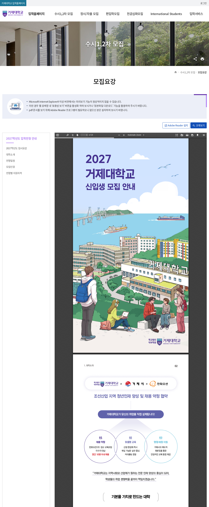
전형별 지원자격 (14, 173)
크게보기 (198, 125)
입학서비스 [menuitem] (196, 14)
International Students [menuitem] (166, 14)
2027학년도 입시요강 (16, 148)
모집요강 (202, 72)
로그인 (203, 3)
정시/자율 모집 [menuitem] (89, 14)
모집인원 (10, 167)
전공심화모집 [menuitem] (135, 14)
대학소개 (10, 154)
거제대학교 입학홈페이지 (13, 3)
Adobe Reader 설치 (176, 125)
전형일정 (10, 160)
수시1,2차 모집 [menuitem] (63, 14)
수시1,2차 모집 (187, 72)
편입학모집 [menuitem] (112, 14)
